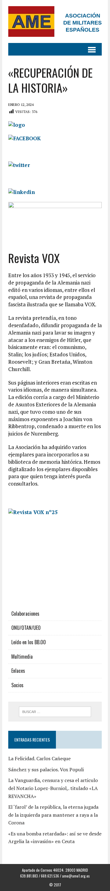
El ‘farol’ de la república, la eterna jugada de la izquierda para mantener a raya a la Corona (53, 815)
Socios (17, 685)
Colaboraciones (25, 613)
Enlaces (18, 670)
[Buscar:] (55, 711)
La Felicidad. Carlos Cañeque (39, 758)
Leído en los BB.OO (28, 642)
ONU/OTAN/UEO (26, 627)
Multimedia (22, 656)
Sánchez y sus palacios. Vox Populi (46, 769)
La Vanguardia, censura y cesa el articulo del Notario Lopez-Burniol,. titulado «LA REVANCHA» (53, 788)
